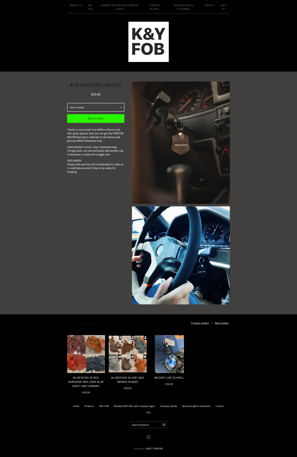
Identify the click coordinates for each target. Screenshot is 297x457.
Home (76, 406)
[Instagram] (148, 437)
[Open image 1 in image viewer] (181, 142)
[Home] (148, 42)
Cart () (223, 7)
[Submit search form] (164, 425)
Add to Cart (96, 118)
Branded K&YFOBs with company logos (120, 7)
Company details (154, 7)
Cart (148, 412)
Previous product (200, 323)
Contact (209, 5)
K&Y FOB (90, 7)
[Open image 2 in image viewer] (181, 255)
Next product (222, 323)
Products (75, 5)
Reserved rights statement (184, 7)
